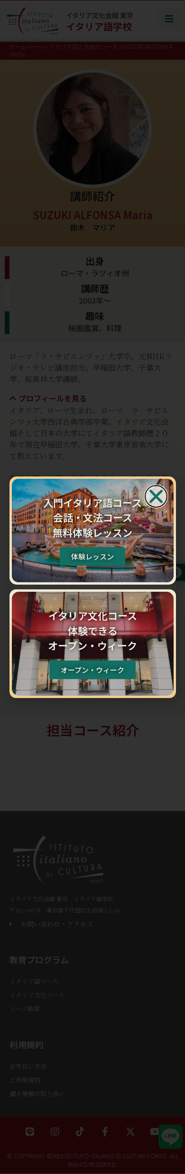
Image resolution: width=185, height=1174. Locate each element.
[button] (156, 496)
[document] (92, 587)
